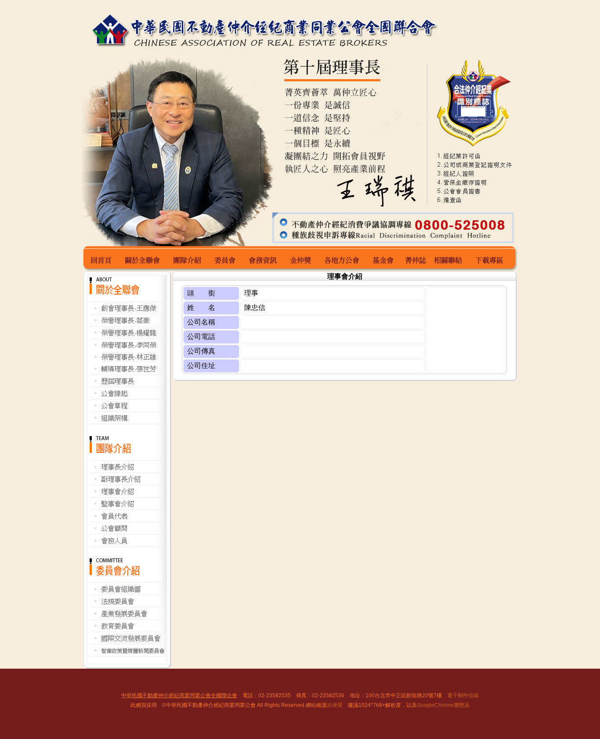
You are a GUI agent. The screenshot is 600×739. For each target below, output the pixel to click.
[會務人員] (127, 544)
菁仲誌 (416, 259)
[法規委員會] (127, 606)
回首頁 (102, 259)
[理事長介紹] (127, 471)
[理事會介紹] (127, 495)
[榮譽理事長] (127, 324)
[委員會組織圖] (127, 593)
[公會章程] (127, 409)
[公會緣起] (127, 397)
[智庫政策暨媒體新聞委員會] (127, 654)
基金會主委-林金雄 (384, 259)
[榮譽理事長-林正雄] (127, 360)
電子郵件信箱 (463, 695)
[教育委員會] (127, 629)
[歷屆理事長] (127, 385)
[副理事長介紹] (127, 483)
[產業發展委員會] (127, 617)
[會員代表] (127, 520)
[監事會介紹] (127, 508)
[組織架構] (127, 422)
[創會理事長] (127, 312)
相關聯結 (450, 259)
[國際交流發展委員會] (127, 642)
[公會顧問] (127, 532)
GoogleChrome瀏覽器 (443, 705)
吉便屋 (335, 705)
